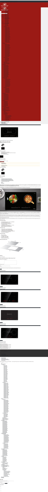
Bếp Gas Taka (6, 61)
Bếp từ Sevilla (6, 21)
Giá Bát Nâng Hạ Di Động (8, 115)
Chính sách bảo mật (3, 357)
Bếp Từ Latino (6, 19)
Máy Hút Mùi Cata (6, 67)
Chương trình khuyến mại (4, 123)
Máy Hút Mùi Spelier (5, 429)
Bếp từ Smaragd (6, 377)
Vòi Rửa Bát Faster (6, 445)
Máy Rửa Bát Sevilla (6, 98)
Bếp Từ (8, 140)
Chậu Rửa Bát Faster (7, 82)
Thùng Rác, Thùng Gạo (7, 120)
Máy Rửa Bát (4, 93)
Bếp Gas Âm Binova (6, 400)
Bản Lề (6, 114)
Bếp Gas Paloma (7, 59)
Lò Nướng (4, 100)
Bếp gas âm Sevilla (6, 409)
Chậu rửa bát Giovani (7, 83)
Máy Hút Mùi (4, 64)
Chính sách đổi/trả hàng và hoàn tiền (5, 359)
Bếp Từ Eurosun (7, 13)
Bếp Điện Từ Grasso (7, 34)
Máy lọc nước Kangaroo (6, 108)
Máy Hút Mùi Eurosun (6, 68)
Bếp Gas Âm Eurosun (7, 48)
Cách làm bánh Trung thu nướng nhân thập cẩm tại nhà (7, 180)
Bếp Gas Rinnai (5, 415)
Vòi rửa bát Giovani (7, 90)
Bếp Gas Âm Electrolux (7, 47)
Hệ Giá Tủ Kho (5, 473)
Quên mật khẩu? (2, 484)
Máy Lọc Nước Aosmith (5, 462)
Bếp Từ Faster (5, 370)
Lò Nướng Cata (5, 102)
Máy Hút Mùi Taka (5, 430)
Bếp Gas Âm (5, 43)
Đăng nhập (6, 483)
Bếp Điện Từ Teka (7, 40)
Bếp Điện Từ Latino (7, 35)
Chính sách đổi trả (3, 356)
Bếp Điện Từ (5, 26)
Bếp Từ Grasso (5, 372)
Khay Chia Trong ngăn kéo (8, 118)
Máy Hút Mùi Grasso (6, 70)
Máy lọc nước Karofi (6, 107)
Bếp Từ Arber (6, 9)
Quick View (1, 286)
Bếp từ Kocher (7, 18)
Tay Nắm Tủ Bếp (7, 119)
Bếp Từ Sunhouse (7, 23)
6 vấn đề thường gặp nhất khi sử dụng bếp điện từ (7, 179)
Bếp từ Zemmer (6, 381)
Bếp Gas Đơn (4, 417)
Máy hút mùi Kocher (6, 71)
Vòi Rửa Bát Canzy (7, 88)
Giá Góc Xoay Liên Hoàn (8, 116)
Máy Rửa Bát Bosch (5, 449)
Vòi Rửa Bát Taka (6, 447)
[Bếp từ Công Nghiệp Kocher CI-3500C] (3, 146)
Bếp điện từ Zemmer (7, 42)
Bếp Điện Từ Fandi (7, 32)
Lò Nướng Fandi (6, 104)
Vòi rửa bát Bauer (6, 443)
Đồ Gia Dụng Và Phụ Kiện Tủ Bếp (6, 110)
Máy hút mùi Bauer (6, 65)
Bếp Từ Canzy (6, 11)
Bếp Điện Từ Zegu (7, 41)
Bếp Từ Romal (7, 20)
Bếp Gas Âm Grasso (7, 50)
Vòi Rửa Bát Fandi (7, 89)
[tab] (21, 182)
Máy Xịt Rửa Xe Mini (5, 468)
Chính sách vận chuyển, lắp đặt (4, 355)
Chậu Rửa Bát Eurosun (7, 81)
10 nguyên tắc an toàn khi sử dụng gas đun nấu (6, 178)
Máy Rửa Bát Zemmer (6, 99)
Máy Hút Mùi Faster (6, 69)
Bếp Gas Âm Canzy (7, 46)
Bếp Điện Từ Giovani (6, 389)
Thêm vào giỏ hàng (2, 161)
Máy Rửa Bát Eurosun (5, 451)
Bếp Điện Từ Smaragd (6, 392)
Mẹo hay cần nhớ (3, 122)
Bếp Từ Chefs (5, 368)
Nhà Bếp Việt (12, 185)
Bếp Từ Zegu (6, 25)
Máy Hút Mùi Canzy (5, 422)
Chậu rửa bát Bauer (6, 434)
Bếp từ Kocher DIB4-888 (3, 323)
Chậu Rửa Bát (5, 78)
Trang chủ (1, 140)
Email (1, 266)
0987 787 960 (5, 153)
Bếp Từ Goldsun (7, 15)
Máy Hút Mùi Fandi (5, 424)
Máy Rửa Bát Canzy (6, 94)
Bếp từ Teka (6, 24)
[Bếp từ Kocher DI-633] (3, 149)
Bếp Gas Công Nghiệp (5, 419)
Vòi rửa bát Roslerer (7, 92)
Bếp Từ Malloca (6, 375)
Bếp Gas (2, 398)
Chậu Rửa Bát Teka (6, 441)
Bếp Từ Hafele (7, 17)
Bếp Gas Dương (6, 57)
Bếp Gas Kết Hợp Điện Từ (7, 63)
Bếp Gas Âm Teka (7, 56)
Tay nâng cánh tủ (6, 475)
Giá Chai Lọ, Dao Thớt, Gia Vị (7, 471)
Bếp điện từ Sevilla (7, 37)
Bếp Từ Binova (5, 366)
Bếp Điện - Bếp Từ (5, 140)
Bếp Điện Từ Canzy (7, 29)
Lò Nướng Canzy (6, 101)
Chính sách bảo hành (3, 354)
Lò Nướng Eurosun (6, 103)
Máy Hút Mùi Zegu (6, 76)
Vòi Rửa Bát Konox (7, 91)
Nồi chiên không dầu (5, 466)
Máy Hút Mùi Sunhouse (6, 74)
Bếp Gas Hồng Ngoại (6, 62)
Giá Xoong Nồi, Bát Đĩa (7, 117)
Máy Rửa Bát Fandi (6, 96)
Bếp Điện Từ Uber (6, 396)
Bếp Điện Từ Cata (6, 385)
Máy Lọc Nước (4, 106)
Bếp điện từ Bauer (6, 383)
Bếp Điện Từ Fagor (6, 387)
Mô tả (2, 182)
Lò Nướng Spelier (5, 460)
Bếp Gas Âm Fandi (6, 404)
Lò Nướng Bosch (4, 456)
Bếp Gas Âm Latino (7, 51)
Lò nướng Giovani (6, 105)
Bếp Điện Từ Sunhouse (6, 394)
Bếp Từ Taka (5, 379)
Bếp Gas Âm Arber (7, 44)
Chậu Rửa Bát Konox (6, 439)
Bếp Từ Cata (6, 12)
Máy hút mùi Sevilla (6, 73)
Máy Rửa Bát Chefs (6, 95)
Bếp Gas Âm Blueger (7, 45)
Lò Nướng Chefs (4, 458)
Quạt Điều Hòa (5, 113)
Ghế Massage (3, 464)
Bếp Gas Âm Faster (7, 49)
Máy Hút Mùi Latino (5, 427)
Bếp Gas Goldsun (6, 413)
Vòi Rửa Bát (5, 87)
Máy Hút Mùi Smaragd (6, 72)
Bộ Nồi (5, 111)
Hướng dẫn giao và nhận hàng (4, 165)
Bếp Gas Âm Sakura (7, 54)
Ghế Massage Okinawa (6, 109)
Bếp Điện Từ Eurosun (7, 31)
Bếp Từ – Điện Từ (5, 8)
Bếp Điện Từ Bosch (7, 28)
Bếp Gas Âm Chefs (6, 402)
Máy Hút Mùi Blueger (6, 66)
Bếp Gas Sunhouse (7, 60)
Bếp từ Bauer (6, 10)
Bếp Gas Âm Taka (6, 411)
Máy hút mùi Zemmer (5, 432)
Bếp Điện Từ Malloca (7, 36)
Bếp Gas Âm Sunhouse (7, 55)
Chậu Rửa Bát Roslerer (7, 84)
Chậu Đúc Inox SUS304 (7, 79)
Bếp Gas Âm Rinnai (7, 53)
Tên (0, 265)
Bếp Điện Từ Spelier (7, 38)
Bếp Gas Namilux (7, 58)
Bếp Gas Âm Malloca (7, 52)
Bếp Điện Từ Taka (7, 39)
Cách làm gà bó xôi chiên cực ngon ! (5, 181)
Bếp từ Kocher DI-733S (2, 305)
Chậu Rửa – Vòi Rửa (5, 77)
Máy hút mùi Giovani (5, 425)
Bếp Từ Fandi (6, 14)
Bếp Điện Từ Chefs (7, 30)
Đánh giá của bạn (2, 259)
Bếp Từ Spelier (7, 22)
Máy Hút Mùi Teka (6, 75)
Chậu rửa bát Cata (6, 436)
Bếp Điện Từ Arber (7, 27)
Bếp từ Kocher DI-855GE (3, 341)
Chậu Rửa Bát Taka (7, 86)
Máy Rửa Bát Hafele (6, 97)
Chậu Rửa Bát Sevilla (7, 85)
